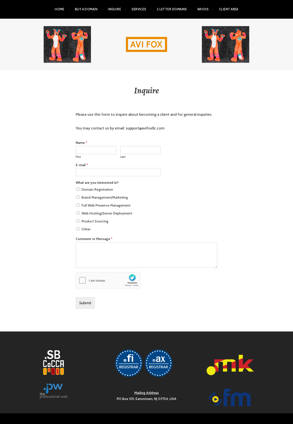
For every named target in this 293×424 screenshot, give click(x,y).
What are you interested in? (97, 183)
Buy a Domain (86, 9)
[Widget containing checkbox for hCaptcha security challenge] (108, 280)
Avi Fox (146, 44)
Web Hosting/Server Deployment (107, 213)
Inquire (114, 9)
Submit (85, 303)
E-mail (82, 165)
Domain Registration (97, 189)
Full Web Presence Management (106, 205)
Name (81, 143)
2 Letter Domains (172, 9)
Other (86, 229)
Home (59, 9)
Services (138, 9)
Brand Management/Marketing (105, 197)
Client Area (228, 9)
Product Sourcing (95, 221)
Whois (202, 9)
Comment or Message (94, 239)
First (78, 156)
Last (122, 156)
